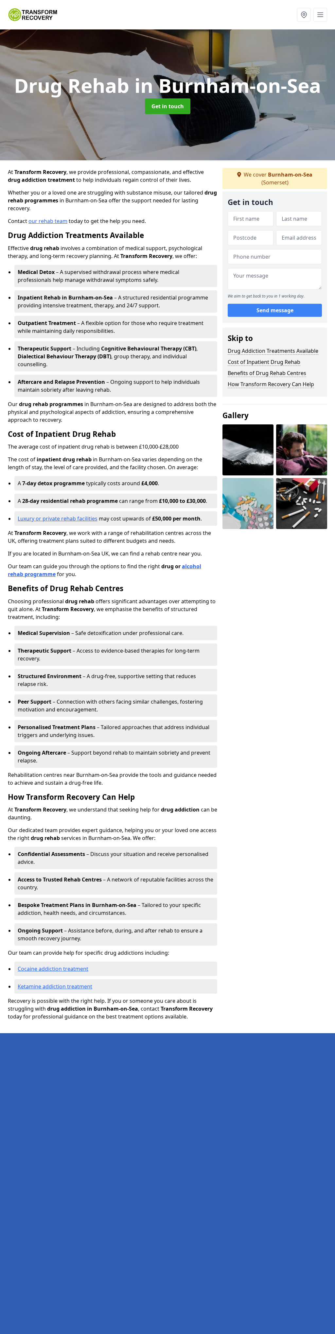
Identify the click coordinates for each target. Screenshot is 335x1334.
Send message (274, 310)
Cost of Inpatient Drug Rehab (264, 362)
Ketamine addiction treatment (55, 986)
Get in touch (167, 106)
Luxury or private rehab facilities (57, 518)
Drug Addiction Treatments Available (273, 350)
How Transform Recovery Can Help (271, 384)
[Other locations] (304, 15)
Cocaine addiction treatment (53, 968)
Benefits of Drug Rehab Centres (267, 373)
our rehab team (47, 221)
